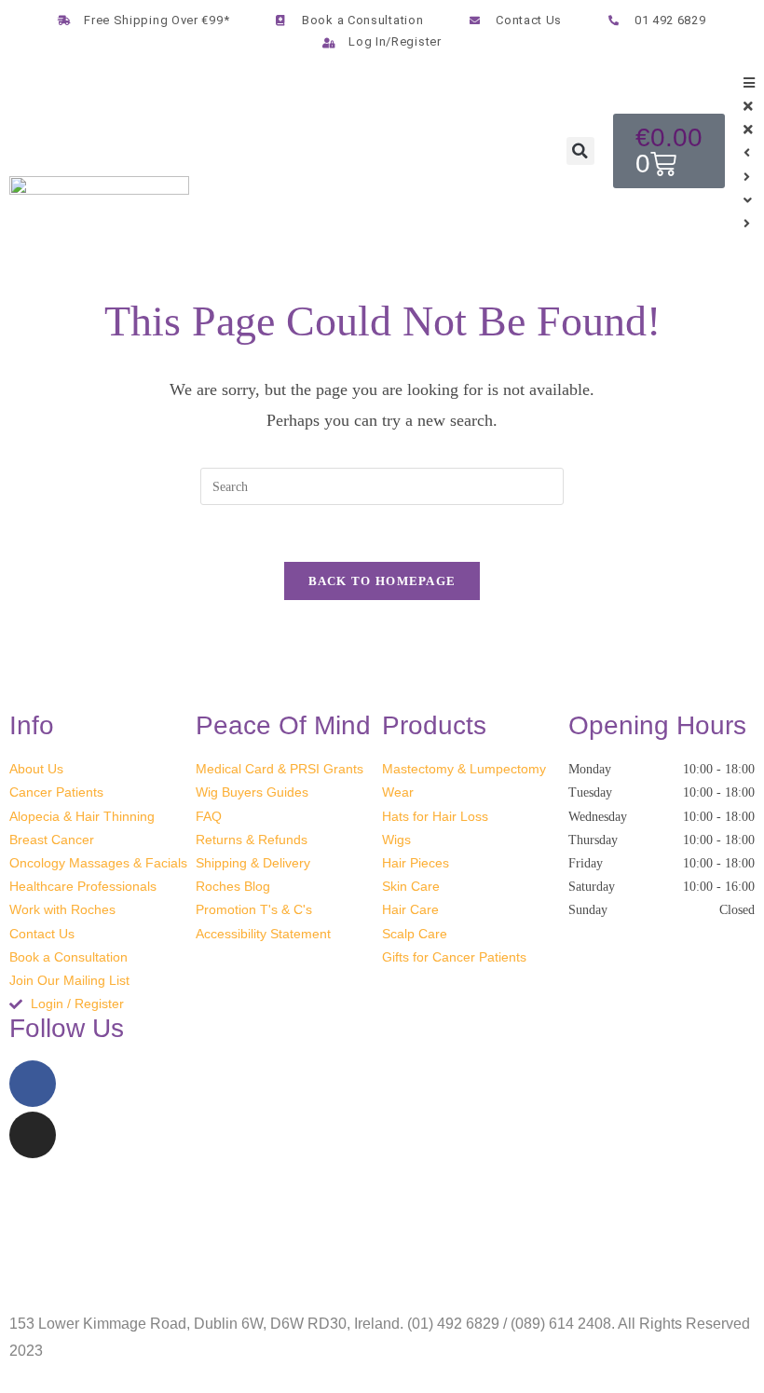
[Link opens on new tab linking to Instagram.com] (32, 1135)
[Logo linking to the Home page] (99, 205)
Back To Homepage (382, 581)
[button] (580, 151)
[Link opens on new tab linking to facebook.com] (32, 1083)
